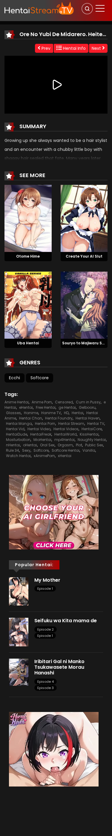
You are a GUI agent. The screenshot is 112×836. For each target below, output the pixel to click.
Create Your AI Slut (84, 256)
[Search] (87, 8)
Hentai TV (95, 423)
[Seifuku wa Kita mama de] (18, 632)
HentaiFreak (40, 434)
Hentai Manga (19, 423)
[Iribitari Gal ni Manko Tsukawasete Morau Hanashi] (18, 672)
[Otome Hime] (28, 218)
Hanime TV (51, 412)
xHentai (64, 455)
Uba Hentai (28, 343)
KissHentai (89, 434)
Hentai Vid (15, 428)
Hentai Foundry (59, 418)
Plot (79, 445)
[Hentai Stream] (39, 8)
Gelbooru (87, 407)
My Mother (47, 580)
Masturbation (18, 439)
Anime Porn (42, 402)
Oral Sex (47, 445)
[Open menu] (100, 8)
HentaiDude (16, 434)
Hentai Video (38, 428)
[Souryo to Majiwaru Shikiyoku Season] (84, 305)
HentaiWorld (65, 434)
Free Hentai (46, 407)
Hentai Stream (71, 423)
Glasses (13, 412)
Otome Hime (28, 256)
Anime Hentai (16, 402)
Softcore (39, 378)
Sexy (26, 450)
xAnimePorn (44, 455)
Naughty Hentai (92, 439)
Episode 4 (45, 681)
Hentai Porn (45, 423)
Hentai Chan (30, 418)
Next (97, 48)
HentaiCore (92, 428)
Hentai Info (74, 48)
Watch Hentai (18, 455)
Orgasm (65, 445)
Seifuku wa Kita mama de (65, 620)
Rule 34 (12, 450)
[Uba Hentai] (28, 305)
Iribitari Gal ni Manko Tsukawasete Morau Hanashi (59, 667)
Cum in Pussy (88, 402)
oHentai (30, 445)
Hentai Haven (88, 418)
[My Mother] (18, 591)
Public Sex (94, 445)
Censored (64, 402)
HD (66, 412)
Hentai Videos (66, 428)
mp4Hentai (64, 439)
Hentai (77, 412)
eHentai (26, 407)
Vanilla (88, 450)
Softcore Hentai (65, 450)
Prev (45, 48)
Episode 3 (45, 687)
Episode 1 (45, 588)
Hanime (31, 412)
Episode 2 (45, 629)
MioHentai (42, 439)
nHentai (13, 445)
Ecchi (14, 378)
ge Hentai (67, 407)
